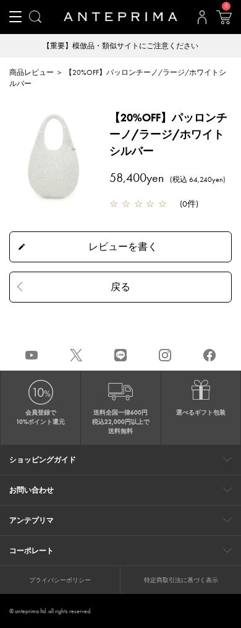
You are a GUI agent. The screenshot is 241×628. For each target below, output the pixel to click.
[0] (224, 21)
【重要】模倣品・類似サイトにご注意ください (120, 46)
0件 (189, 203)
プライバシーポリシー (60, 580)
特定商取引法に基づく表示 (181, 580)
